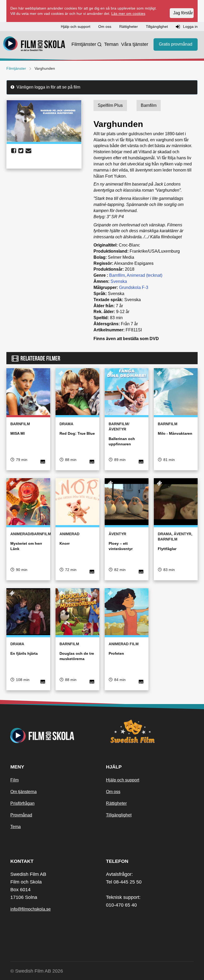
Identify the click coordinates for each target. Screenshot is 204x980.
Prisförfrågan (22, 803)
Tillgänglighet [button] (157, 26)
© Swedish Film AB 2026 (36, 971)
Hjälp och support (122, 780)
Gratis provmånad (175, 44)
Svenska (118, 281)
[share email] (28, 151)
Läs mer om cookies (128, 13)
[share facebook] (14, 151)
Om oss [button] (104, 26)
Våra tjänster (134, 44)
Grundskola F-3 (133, 287)
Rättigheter (116, 803)
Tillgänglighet (118, 815)
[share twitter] (21, 151)
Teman (111, 44)
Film (14, 780)
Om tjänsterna (23, 791)
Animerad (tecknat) (144, 275)
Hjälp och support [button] (75, 26)
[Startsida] (34, 44)
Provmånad (21, 815)
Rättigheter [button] (128, 26)
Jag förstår (183, 13)
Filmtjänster (83, 44)
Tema (15, 826)
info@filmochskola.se (30, 909)
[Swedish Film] (150, 731)
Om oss (113, 791)
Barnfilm (117, 275)
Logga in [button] (190, 26)
